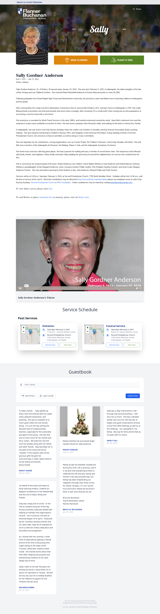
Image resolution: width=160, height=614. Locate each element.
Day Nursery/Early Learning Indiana (92, 179)
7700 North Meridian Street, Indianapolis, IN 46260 (59, 338)
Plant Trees (68, 345)
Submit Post (133, 396)
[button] (30, 331)
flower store (83, 197)
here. (50, 188)
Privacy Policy (73, 603)
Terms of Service (87, 603)
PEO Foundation (64, 183)
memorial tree (46, 197)
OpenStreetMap (82, 607)
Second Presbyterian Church (42, 183)
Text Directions (50, 345)
